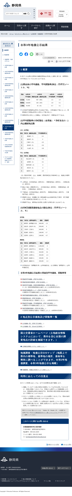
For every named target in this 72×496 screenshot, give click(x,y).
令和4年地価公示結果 (9, 115)
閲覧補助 (62, 11)
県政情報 (64, 27)
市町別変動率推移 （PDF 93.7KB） (33, 308)
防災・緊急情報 (48, 14)
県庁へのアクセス (63, 468)
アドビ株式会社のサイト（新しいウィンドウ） (45, 412)
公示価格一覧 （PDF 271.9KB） (32, 323)
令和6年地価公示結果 (9, 90)
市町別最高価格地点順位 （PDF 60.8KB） (35, 295)
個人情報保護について (29, 479)
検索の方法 (34, 13)
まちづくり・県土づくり (22, 34)
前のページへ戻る (54, 444)
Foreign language (61, 15)
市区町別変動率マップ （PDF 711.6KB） (35, 290)
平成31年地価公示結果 (9, 151)
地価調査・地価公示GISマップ (36, 369)
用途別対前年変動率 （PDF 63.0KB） (34, 282)
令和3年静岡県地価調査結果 (9, 121)
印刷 (52, 61)
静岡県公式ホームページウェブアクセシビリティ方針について (20, 481)
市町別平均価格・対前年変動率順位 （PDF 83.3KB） (39, 285)
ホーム (7, 26)
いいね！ (41, 54)
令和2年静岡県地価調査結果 (9, 133)
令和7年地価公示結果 (9, 78)
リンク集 (48, 481)
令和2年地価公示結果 (9, 139)
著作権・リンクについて (9, 479)
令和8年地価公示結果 (9, 66)
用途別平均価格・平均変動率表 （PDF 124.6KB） (38, 303)
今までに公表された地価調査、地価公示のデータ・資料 (9, 159)
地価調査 (40, 34)
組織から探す (50, 26)
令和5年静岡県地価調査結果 (9, 96)
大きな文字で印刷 (64, 61)
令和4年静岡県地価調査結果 (9, 109)
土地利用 (33, 34)
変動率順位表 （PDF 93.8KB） (32, 298)
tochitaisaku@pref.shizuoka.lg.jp (36, 437)
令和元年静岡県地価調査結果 (9, 145)
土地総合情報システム (33, 346)
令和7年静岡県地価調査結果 (9, 72)
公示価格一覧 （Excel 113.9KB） (32, 326)
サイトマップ (61, 481)
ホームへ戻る (67, 444)
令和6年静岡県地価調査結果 (9, 84)
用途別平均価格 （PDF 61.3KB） (32, 279)
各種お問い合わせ (47, 468)
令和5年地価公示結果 (9, 102)
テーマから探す (36, 26)
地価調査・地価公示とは (9, 60)
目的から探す (21, 26)
